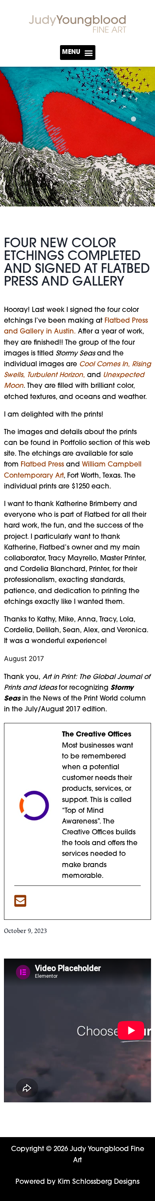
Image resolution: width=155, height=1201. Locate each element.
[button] (77, 52)
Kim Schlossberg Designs (99, 1182)
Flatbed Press (42, 464)
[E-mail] (20, 904)
